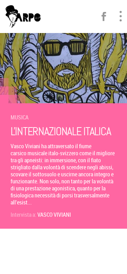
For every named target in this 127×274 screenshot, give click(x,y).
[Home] (23, 16)
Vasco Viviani (54, 214)
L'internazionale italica (61, 131)
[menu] (121, 16)
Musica (20, 117)
